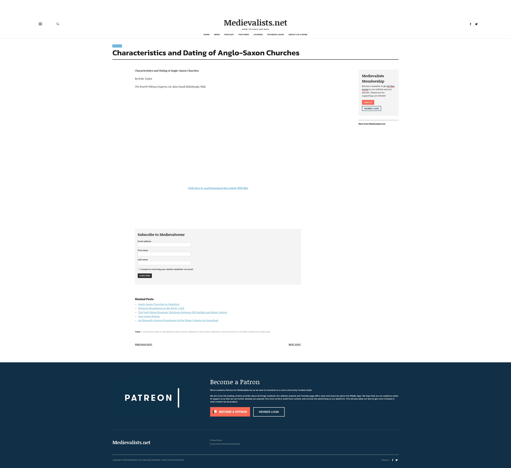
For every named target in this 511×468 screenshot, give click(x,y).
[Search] (58, 24)
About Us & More (297, 34)
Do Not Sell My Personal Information (225, 444)
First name (143, 250)
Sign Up (368, 102)
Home (207, 34)
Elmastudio (179, 460)
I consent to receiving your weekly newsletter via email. (166, 269)
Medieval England (260, 331)
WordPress (156, 460)
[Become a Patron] (230, 415)
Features (244, 34)
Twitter (476, 24)
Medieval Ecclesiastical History (229, 331)
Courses (258, 34)
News (217, 34)
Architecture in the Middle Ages (161, 331)
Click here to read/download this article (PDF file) (218, 188)
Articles (117, 46)
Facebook (470, 24)
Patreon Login (275, 34)
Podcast (229, 34)
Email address (144, 241)
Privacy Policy (216, 440)
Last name (143, 259)
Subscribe (144, 275)
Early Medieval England (195, 331)
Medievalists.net (255, 22)
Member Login (371, 108)
